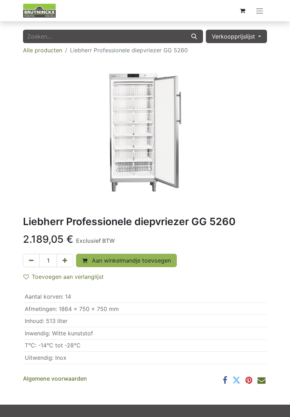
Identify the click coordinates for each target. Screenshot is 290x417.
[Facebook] (225, 380)
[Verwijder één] (31, 260)
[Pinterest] (249, 380)
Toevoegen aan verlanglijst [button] (68, 276)
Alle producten (42, 50)
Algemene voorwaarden (55, 378)
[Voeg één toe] (65, 260)
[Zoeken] (194, 36)
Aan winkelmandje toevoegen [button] (130, 260)
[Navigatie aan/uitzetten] (259, 10)
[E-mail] (261, 380)
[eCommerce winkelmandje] (242, 11)
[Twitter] (236, 380)
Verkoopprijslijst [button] (234, 36)
